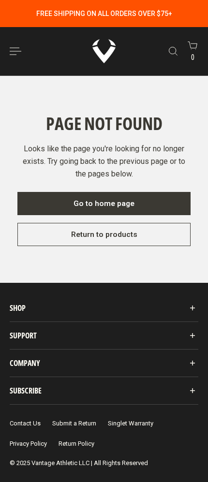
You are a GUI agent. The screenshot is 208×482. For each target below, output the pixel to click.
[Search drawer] (173, 51)
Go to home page (104, 203)
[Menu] (15, 51)
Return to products (104, 234)
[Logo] (104, 51)
